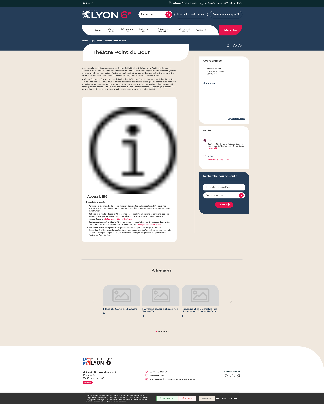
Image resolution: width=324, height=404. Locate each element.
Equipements (96, 41)
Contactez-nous (157, 376)
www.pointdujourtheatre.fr (149, 225)
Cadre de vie (143, 30)
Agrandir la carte (236, 119)
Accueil (98, 30)
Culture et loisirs (184, 30)
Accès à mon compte (224, 14)
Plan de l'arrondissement (191, 14)
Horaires (87, 383)
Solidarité (201, 30)
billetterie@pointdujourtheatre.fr (118, 219)
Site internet (209, 83)
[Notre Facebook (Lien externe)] (226, 376)
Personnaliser (207, 398)
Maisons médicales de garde (185, 3)
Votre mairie (111, 30)
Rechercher (147, 14)
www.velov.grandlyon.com (218, 159)
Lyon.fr (90, 3)
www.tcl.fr (213, 148)
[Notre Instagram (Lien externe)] (232, 376)
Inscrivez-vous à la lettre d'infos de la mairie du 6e (172, 379)
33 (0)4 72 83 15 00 (159, 372)
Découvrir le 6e (127, 30)
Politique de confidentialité (226, 398)
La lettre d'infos (235, 3)
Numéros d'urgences (213, 3)
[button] (228, 45)
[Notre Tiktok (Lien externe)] (239, 376)
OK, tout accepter (168, 398)
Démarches (230, 30)
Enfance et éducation (163, 30)
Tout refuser (189, 398)
